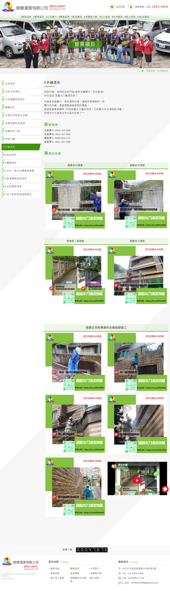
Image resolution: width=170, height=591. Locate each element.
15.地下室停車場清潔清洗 (17, 194)
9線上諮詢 (130, 16)
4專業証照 (64, 16)
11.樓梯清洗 (10, 162)
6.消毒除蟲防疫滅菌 (14, 123)
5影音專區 (76, 16)
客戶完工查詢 (57, 578)
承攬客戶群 (96, 573)
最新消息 (55, 568)
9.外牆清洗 (163, 71)
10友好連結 (143, 16)
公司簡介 (94, 568)
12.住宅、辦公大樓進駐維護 (18, 170)
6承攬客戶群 (90, 16)
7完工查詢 (104, 16)
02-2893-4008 (136, 573)
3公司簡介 (51, 16)
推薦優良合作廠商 (78, 580)
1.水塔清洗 (9, 83)
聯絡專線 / (151, 7)
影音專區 (74, 573)
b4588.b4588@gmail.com (144, 582)
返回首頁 (120, 6)
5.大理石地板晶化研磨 (15, 115)
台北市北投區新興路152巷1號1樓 (139, 568)
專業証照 (55, 573)
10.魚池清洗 (10, 154)
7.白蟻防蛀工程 (11, 131)
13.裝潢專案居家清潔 (15, 178)
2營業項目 (38, 16)
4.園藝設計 (9, 107)
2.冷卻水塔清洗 (11, 91)
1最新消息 (26, 16)
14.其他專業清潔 (12, 186)
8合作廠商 (117, 16)
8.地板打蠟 (9, 138)
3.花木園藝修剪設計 (14, 99)
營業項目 (150, 71)
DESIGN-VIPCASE (7, 579)
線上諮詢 (94, 578)
